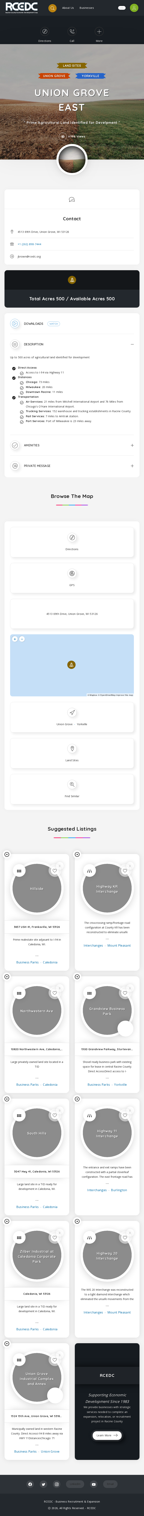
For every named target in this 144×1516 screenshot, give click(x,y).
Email (110, 1484)
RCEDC (91, 1508)
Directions (72, 549)
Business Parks (27, 962)
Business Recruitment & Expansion (78, 1501)
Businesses (87, 8)
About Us (68, 8)
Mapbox (93, 694)
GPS (72, 585)
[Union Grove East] (72, 159)
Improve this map (124, 694)
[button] (72, 326)
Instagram (56, 1484)
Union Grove (54, 76)
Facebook (30, 1484)
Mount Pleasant (118, 945)
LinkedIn (75, 1484)
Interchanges (93, 945)
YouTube (94, 1484)
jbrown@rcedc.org (29, 256)
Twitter (43, 1484)
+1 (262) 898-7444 (29, 244)
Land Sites (72, 66)
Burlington (118, 1190)
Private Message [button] (37, 466)
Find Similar (72, 796)
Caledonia (50, 962)
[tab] (72, 326)
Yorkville (90, 76)
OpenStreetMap (108, 694)
